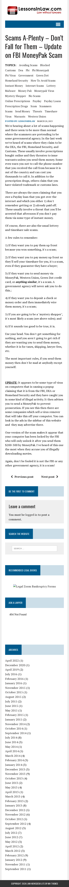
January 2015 (13, 719)
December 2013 (15, 769)
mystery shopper (15, 96)
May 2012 (11, 842)
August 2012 (13, 828)
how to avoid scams (43, 80)
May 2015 (11, 710)
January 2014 (13, 765)
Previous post (24, 477)
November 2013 (15, 774)
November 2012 (15, 814)
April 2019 (12, 669)
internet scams (35, 85)
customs (10, 70)
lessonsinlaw (26, 121)
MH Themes (53, 883)
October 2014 (14, 728)
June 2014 (11, 742)
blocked (45, 65)
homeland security (16, 80)
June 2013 (11, 783)
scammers (45, 106)
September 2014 (15, 733)
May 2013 (11, 787)
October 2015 (14, 692)
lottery (51, 85)
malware (10, 91)
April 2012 (12, 846)
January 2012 (13, 860)
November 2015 (15, 688)
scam (34, 106)
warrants (19, 116)
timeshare (51, 111)
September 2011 (15, 869)
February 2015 (14, 715)
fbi (27, 70)
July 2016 (11, 674)
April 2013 (12, 792)
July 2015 (11, 701)
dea (20, 70)
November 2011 (15, 864)
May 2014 (11, 747)
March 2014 (12, 756)
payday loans (52, 101)
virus (8, 116)
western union (37, 116)
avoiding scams (28, 65)
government (25, 75)
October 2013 (14, 778)
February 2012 (14, 855)
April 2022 (12, 660)
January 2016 (13, 683)
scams (9, 111)
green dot (42, 75)
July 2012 (11, 833)
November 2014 (15, 724)
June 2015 (11, 706)
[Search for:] (34, 548)
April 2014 (12, 751)
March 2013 (12, 796)
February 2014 (14, 760)
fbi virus (10, 75)
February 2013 (14, 801)
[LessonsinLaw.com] (34, 10)
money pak (25, 91)
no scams (35, 96)
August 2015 (13, 697)
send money (22, 111)
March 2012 (12, 851)
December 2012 (15, 810)
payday (37, 101)
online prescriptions (17, 101)
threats (37, 111)
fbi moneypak (40, 70)
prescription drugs (16, 106)
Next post (47, 477)
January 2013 (13, 805)
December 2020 (15, 665)
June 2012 (11, 837)
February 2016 (14, 679)
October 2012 (14, 819)
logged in (31, 515)
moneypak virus (44, 91)
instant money (14, 85)
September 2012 (15, 824)
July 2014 (11, 737)
